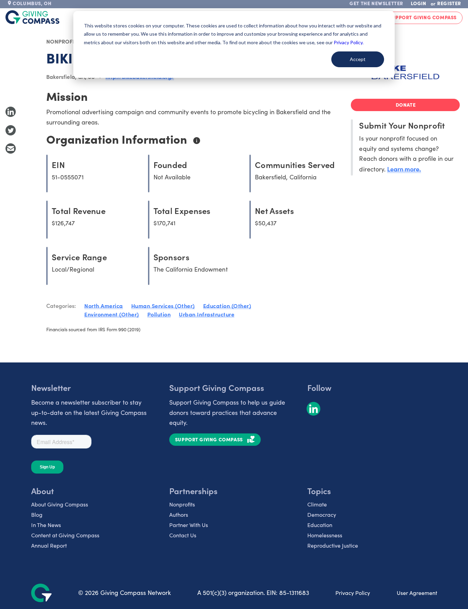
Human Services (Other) (163, 305)
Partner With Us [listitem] (188, 524)
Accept (358, 59)
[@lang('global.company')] (32, 17)
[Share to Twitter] (10, 130)
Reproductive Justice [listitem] (332, 545)
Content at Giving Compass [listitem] (65, 535)
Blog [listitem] (36, 514)
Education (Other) (227, 305)
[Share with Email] (10, 148)
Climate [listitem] (317, 504)
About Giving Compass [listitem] (59, 504)
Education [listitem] (319, 524)
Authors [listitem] (178, 514)
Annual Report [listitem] (49, 545)
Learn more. (404, 169)
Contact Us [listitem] (182, 535)
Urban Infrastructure (206, 314)
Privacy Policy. (349, 42)
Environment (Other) (111, 314)
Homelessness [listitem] (324, 535)
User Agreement (417, 592)
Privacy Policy (352, 592)
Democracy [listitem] (321, 514)
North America (103, 305)
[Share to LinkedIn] (10, 112)
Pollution (159, 314)
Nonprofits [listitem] (182, 504)
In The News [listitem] (46, 524)
